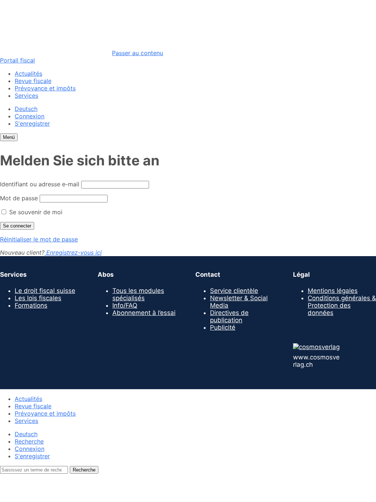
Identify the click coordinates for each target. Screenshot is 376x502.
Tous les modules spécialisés (138, 294)
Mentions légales (333, 290)
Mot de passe (19, 198)
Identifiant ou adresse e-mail (39, 184)
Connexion (29, 116)
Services (26, 95)
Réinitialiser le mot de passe (39, 239)
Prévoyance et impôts (45, 88)
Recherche (29, 441)
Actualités (28, 73)
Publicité (222, 327)
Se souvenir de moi (34, 212)
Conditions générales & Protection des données (342, 305)
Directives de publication (229, 316)
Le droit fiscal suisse (45, 290)
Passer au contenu (137, 53)
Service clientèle (234, 290)
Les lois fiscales (38, 298)
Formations (31, 305)
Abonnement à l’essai (144, 312)
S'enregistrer (32, 123)
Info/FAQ (124, 305)
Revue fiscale (33, 81)
